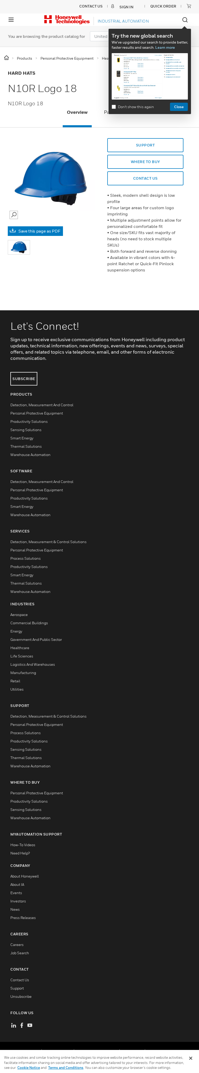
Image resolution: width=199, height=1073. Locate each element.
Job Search (19, 953)
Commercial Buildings (29, 623)
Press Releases (23, 917)
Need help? (20, 853)
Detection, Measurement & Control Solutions (48, 541)
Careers (17, 944)
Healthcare (19, 648)
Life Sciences (21, 656)
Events (16, 892)
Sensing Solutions (25, 429)
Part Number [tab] (118, 112)
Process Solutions (25, 558)
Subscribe (23, 378)
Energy (16, 631)
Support (145, 145)
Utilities (17, 689)
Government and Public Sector (36, 639)
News (15, 909)
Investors (18, 901)
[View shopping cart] (189, 6)
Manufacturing (23, 672)
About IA (17, 884)
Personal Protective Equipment (36, 413)
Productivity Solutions (29, 421)
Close (179, 106)
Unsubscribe (21, 996)
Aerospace (19, 614)
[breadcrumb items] (7, 58)
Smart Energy (21, 438)
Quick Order (163, 6)
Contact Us (19, 980)
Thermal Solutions (26, 446)
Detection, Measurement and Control (41, 405)
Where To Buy (145, 161)
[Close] (190, 1058)
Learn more (165, 47)
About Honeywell (24, 876)
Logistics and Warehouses (32, 664)
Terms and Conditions (65, 1067)
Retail (15, 681)
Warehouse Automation (30, 454)
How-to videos (22, 845)
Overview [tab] (77, 112)
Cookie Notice (28, 1067)
